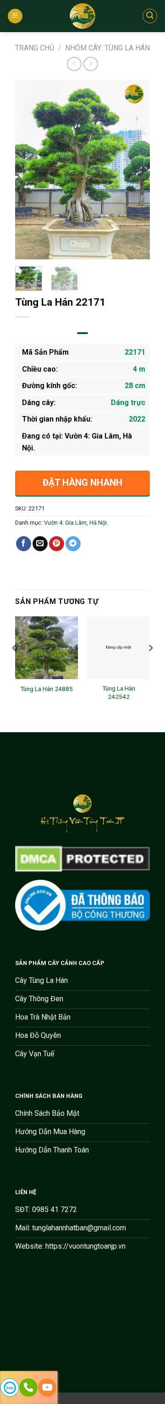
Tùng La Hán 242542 (118, 692)
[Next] (135, 170)
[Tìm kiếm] (150, 16)
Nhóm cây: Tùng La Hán (107, 48)
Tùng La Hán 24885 (46, 688)
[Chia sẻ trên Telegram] (73, 544)
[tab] (82, 333)
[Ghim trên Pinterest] (56, 544)
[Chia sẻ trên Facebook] (23, 544)
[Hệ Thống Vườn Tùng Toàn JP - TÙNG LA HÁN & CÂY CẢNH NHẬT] (82, 16)
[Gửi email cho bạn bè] (40, 544)
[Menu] (15, 16)
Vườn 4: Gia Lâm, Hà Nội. (76, 522)
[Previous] (29, 170)
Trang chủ (34, 48)
